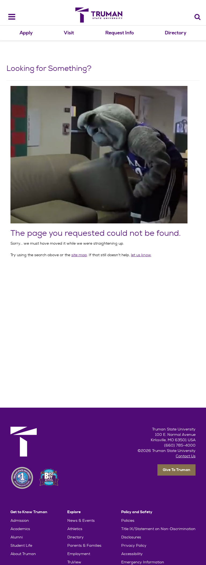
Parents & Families (84, 545)
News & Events (81, 520)
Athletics (74, 528)
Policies (127, 520)
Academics (20, 528)
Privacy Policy (133, 545)
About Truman (23, 553)
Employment (78, 553)
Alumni (16, 537)
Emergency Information (142, 562)
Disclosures (131, 537)
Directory (175, 33)
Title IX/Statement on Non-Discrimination (158, 528)
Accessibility (132, 553)
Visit (69, 33)
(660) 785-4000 (180, 445)
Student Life (21, 545)
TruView (74, 562)
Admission (19, 520)
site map (79, 254)
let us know (141, 254)
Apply (26, 33)
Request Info (119, 33)
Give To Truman (176, 470)
